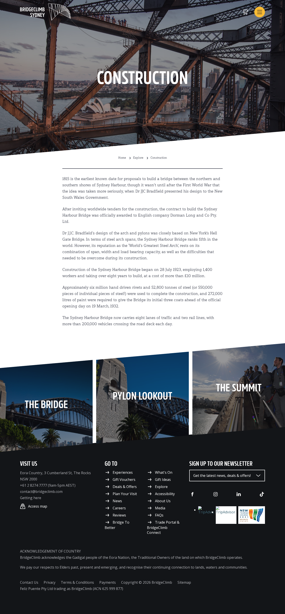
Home (122, 158)
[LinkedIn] (239, 494)
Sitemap (184, 582)
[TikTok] (262, 494)
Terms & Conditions (77, 582)
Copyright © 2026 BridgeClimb (146, 582)
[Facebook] (192, 494)
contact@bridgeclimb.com (41, 491)
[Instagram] (215, 494)
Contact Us (29, 582)
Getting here (30, 497)
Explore (138, 158)
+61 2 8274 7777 (33, 485)
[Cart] (245, 12)
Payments (107, 582)
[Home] (45, 12)
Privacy (49, 582)
